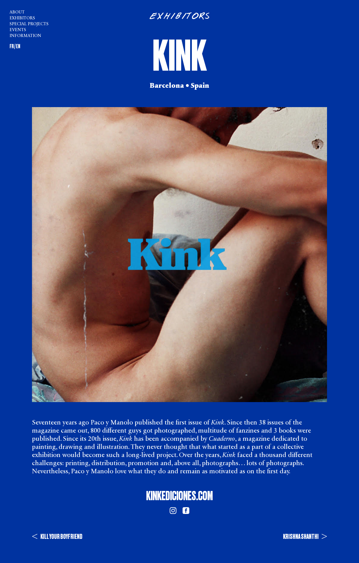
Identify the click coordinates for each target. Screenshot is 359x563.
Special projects (29, 24)
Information (25, 36)
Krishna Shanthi (305, 536)
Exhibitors (22, 18)
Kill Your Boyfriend (57, 536)
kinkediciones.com (179, 496)
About (17, 12)
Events (18, 30)
